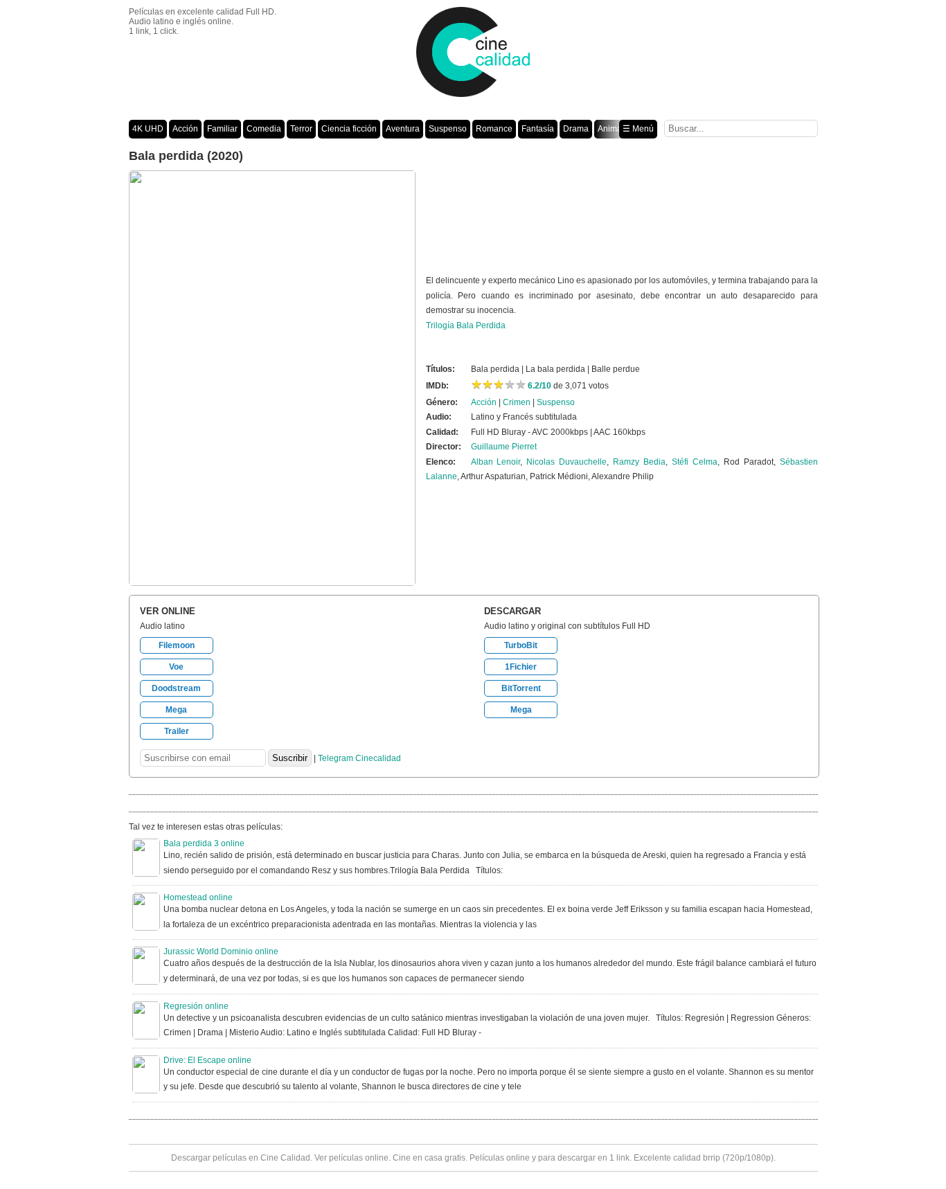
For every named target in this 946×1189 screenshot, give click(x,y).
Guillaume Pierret (504, 447)
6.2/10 (539, 386)
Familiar (222, 129)
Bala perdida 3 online (203, 843)
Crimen (516, 402)
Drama (576, 129)
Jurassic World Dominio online (220, 951)
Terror (301, 129)
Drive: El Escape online (207, 1060)
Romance (494, 129)
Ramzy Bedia (639, 462)
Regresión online (196, 1006)
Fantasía (537, 129)
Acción (185, 129)
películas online (359, 1158)
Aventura (403, 129)
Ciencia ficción (349, 129)
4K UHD (147, 129)
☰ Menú (638, 129)
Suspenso (448, 129)
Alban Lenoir (496, 462)
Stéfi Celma (694, 462)
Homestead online (198, 897)
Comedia (264, 129)
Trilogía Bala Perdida (466, 325)
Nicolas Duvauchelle (566, 462)
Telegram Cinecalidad (359, 758)
